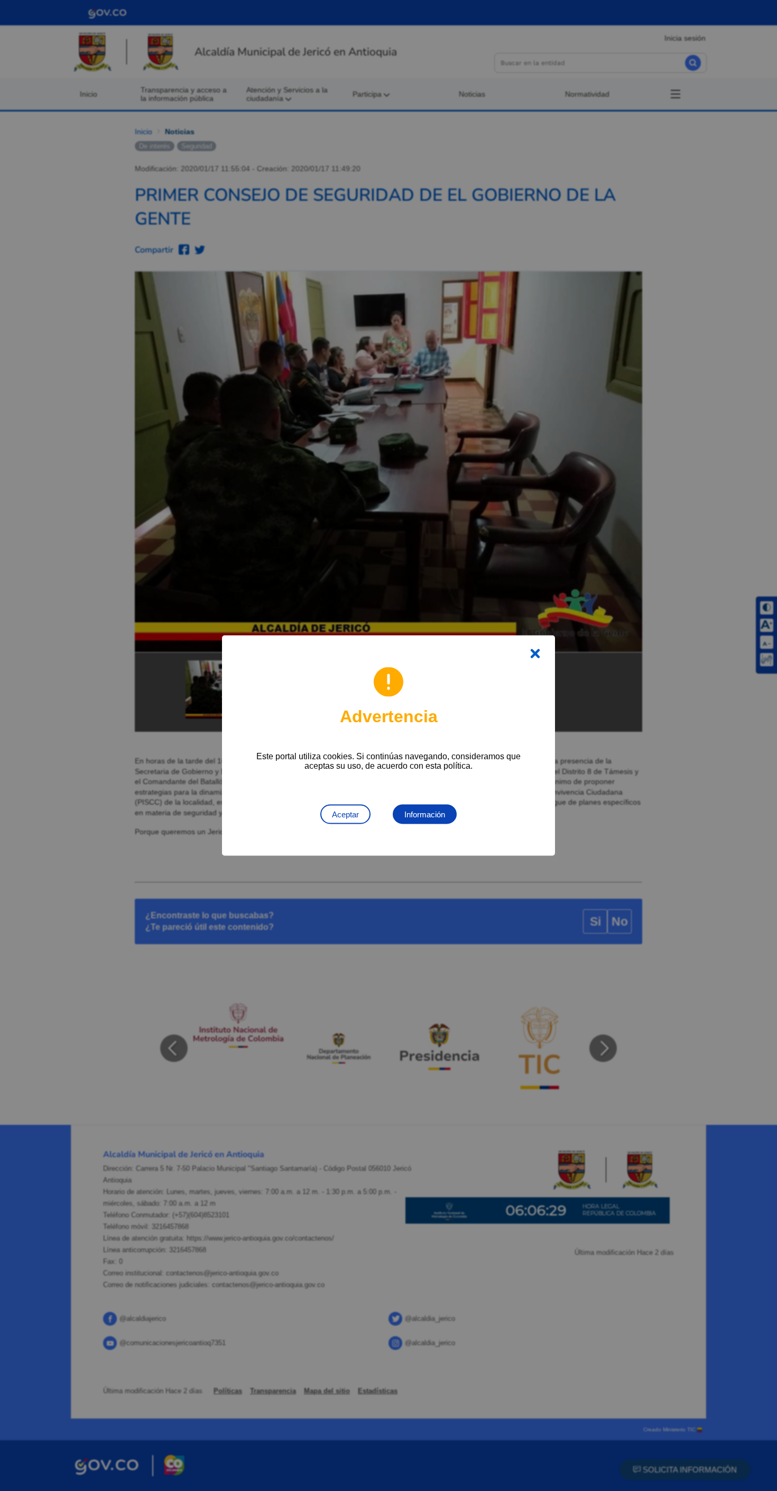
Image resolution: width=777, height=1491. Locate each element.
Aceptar (345, 814)
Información (424, 814)
